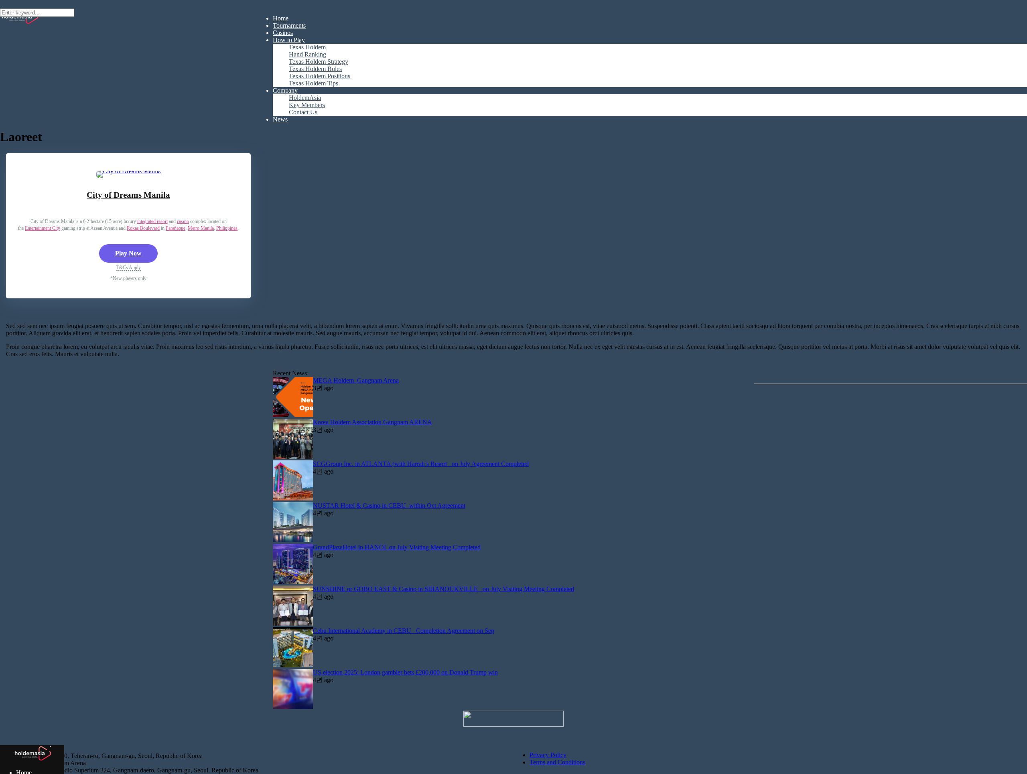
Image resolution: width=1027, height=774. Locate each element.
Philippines (226, 228)
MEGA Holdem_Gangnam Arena (356, 380)
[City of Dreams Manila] (128, 171)
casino (183, 221)
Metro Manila (201, 228)
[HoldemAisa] (32, 759)
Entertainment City (42, 228)
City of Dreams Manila (128, 195)
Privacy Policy (548, 755)
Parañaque (175, 228)
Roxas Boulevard (143, 228)
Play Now (128, 253)
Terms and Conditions (557, 762)
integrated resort (152, 221)
